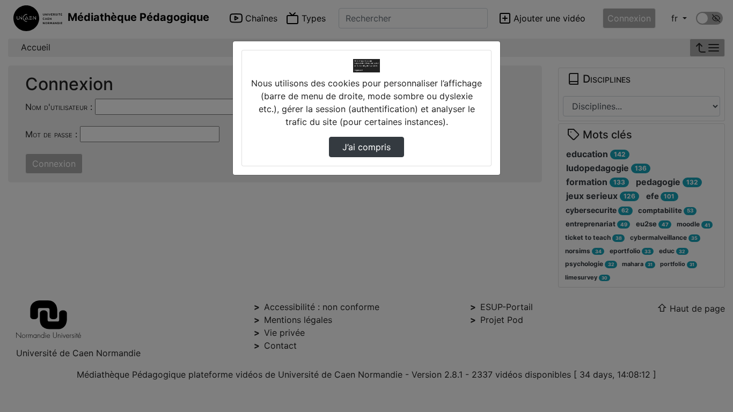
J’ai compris (366, 147)
